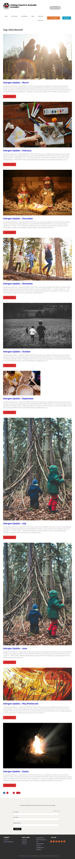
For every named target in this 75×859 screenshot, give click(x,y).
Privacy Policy (28, 855)
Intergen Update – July (14, 523)
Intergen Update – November (18, 283)
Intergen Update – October (17, 351)
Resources (40, 16)
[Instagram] (61, 841)
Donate (66, 17)
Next (18, 793)
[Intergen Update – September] (37, 383)
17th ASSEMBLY (53, 17)
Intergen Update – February (17, 150)
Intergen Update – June (15, 648)
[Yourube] (56, 841)
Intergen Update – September (18, 398)
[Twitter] (59, 841)
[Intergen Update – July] (37, 469)
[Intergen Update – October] (37, 325)
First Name (16, 812)
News (32, 16)
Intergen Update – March (16, 82)
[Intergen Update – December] (37, 192)
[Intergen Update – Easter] (37, 745)
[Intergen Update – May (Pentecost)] (37, 684)
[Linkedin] (64, 841)
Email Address (17, 823)
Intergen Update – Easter (16, 771)
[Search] (58, 7)
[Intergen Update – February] (37, 124)
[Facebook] (51, 841)
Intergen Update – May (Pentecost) (20, 703)
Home (6, 16)
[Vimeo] (54, 841)
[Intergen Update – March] (37, 56)
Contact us (40, 20)
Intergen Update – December (18, 218)
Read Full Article (9, 96)
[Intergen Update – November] (37, 259)
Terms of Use (21, 855)
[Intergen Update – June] (37, 594)
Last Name (16, 817)
